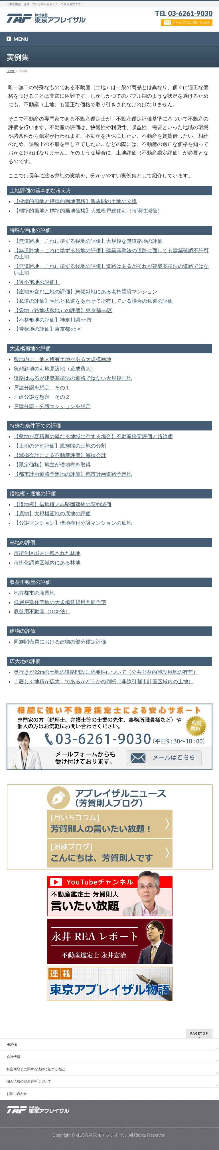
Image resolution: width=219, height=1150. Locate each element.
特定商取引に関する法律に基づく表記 (36, 1069)
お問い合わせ (17, 1094)
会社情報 (13, 1057)
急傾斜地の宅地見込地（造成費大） (55, 369)
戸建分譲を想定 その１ (42, 387)
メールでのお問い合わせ (190, 23)
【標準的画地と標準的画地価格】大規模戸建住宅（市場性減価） (88, 211)
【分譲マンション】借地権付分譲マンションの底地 (73, 523)
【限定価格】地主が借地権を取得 (52, 465)
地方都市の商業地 (34, 593)
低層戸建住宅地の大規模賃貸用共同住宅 (60, 602)
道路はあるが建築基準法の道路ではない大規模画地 (73, 378)
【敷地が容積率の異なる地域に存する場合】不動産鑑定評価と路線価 (93, 436)
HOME (12, 1045)
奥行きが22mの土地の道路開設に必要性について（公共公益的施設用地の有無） (106, 672)
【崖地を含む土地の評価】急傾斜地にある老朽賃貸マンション (85, 291)
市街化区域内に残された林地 (47, 553)
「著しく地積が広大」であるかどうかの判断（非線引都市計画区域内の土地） (103, 681)
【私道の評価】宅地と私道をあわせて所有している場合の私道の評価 (93, 301)
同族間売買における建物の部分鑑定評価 (60, 642)
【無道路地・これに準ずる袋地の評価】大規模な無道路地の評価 (88, 241)
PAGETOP (199, 1033)
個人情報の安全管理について (29, 1081)
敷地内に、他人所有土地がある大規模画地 (62, 359)
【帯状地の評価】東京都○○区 (48, 329)
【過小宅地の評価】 (37, 282)
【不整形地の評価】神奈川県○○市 (53, 320)
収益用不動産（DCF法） (42, 611)
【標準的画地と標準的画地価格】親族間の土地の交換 (75, 201)
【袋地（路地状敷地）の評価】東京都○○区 (63, 310)
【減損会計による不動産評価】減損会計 (60, 455)
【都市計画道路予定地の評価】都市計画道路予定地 (73, 474)
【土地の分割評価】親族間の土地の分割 (60, 446)
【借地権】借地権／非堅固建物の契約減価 (62, 504)
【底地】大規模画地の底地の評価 (52, 513)
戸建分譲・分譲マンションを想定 (52, 406)
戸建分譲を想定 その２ (42, 397)
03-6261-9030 (190, 13)
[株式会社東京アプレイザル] (46, 17)
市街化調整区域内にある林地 (47, 563)
